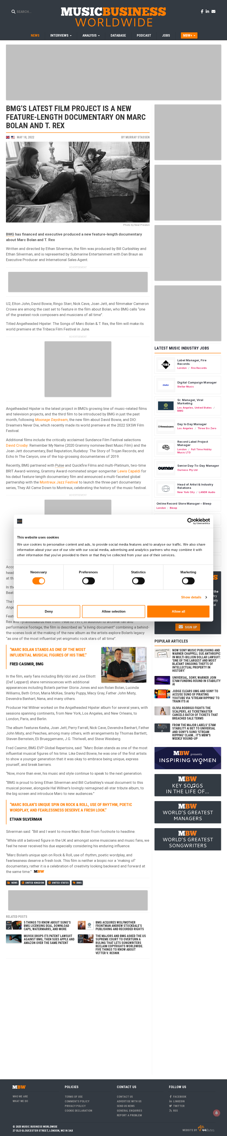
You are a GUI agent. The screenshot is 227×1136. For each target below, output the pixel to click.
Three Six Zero (207, 428)
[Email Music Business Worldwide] (213, 11)
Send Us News (126, 1106)
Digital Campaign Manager (197, 382)
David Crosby (17, 445)
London (182, 367)
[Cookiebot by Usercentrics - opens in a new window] (190, 521)
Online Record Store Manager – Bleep (184, 503)
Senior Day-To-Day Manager (198, 465)
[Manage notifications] (216, 1112)
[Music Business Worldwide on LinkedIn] (208, 11)
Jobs (166, 35)
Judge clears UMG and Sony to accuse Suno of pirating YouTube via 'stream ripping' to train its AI (195, 696)
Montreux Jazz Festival (59, 482)
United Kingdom (34, 882)
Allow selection (113, 611)
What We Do (20, 1101)
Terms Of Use (74, 1096)
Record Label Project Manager (192, 443)
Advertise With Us (129, 1101)
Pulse (59, 465)
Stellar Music (185, 386)
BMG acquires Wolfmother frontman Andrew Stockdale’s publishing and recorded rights (120, 926)
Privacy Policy (75, 1106)
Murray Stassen (137, 137)
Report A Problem (129, 1115)
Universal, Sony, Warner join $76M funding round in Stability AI (196, 681)
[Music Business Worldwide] (113, 17)
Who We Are (20, 1096)
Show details (191, 597)
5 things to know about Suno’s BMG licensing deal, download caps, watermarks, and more (47, 926)
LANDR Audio (207, 492)
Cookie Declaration (78, 1110)
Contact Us (125, 1096)
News (35, 35)
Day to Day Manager (192, 424)
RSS (175, 1110)
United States (60, 882)
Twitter (178, 1106)
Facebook (179, 1096)
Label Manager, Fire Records (191, 362)
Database (118, 35)
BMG (10, 234)
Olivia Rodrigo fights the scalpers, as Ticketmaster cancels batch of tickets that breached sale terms (195, 713)
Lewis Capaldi (128, 471)
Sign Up (190, 627)
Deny (49, 611)
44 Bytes (206, 1128)
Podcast (144, 35)
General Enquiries (129, 1110)
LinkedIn (178, 1101)
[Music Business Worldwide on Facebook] (203, 11)
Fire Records (199, 367)
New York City (186, 492)
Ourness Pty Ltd (187, 470)
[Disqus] (78, 1016)
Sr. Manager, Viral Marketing (190, 401)
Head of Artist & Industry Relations (195, 486)
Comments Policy (77, 1101)
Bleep (173, 507)
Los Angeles (185, 407)
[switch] (88, 580)
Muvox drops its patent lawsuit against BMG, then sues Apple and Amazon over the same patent (49, 939)
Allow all (178, 611)
